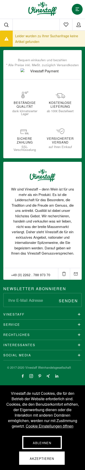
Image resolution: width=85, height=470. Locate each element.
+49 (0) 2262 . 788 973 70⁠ (30, 274)
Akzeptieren (42, 458)
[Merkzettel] (66, 24)
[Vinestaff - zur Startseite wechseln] (42, 9)
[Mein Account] (78, 24)
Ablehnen (42, 443)
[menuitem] (66, 24)
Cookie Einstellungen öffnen (49, 426)
